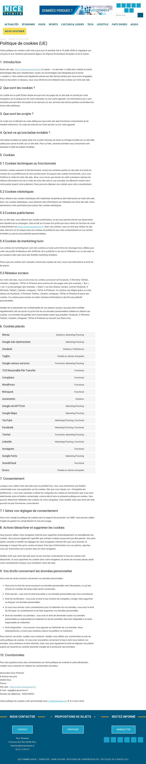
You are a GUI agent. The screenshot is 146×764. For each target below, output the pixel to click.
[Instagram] (128, 5)
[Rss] (140, 739)
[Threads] (133, 5)
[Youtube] (131, 10)
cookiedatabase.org (57, 701)
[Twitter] (123, 5)
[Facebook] (118, 5)
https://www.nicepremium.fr (28, 69)
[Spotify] (133, 739)
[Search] (140, 15)
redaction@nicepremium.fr (22, 745)
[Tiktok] (138, 5)
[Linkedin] (126, 10)
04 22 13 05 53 (22, 749)
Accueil (3, 39)
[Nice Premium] (13, 10)
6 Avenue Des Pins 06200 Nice (22, 742)
